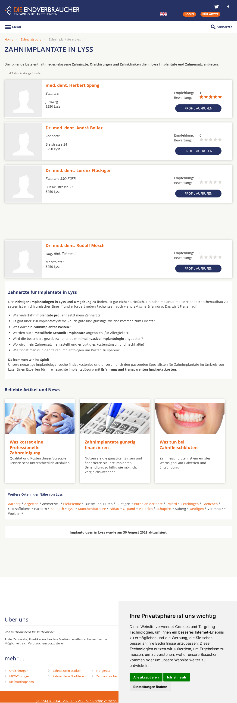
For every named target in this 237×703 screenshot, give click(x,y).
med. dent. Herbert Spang (72, 85)
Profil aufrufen (198, 108)
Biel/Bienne (72, 504)
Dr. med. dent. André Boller (74, 128)
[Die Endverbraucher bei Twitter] (216, 6)
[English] (163, 14)
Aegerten (31, 504)
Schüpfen (163, 508)
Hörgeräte (103, 671)
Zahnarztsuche (31, 39)
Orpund (129, 508)
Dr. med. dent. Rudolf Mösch (75, 245)
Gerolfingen (190, 504)
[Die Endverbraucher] (42, 10)
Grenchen (210, 504)
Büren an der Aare (148, 504)
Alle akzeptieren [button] (146, 677)
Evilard (171, 504)
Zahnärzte (224, 27)
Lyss (71, 508)
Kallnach (57, 508)
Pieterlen (146, 508)
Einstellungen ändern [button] (150, 687)
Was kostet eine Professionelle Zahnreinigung (26, 447)
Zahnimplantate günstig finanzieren (110, 444)
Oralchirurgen (18, 671)
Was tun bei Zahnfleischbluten (179, 444)
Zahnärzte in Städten (67, 671)
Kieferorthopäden (21, 682)
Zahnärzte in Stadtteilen (69, 676)
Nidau (114, 508)
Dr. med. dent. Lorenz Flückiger (78, 170)
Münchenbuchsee (92, 508)
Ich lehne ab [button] (176, 677)
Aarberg (14, 504)
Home (9, 39)
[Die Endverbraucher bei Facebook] (228, 6)
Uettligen (197, 508)
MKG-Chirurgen (20, 676)
